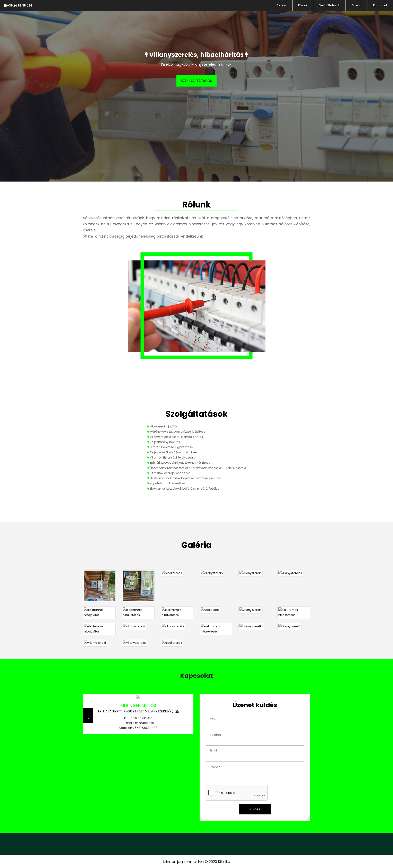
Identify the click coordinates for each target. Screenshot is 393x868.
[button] (88, 718)
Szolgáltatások (329, 5)
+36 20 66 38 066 (19, 5)
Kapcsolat (380, 5)
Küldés (255, 809)
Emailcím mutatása (138, 723)
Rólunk (302, 5)
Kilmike (224, 861)
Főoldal (282, 5)
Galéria (356, 5)
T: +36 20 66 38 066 (138, 718)
